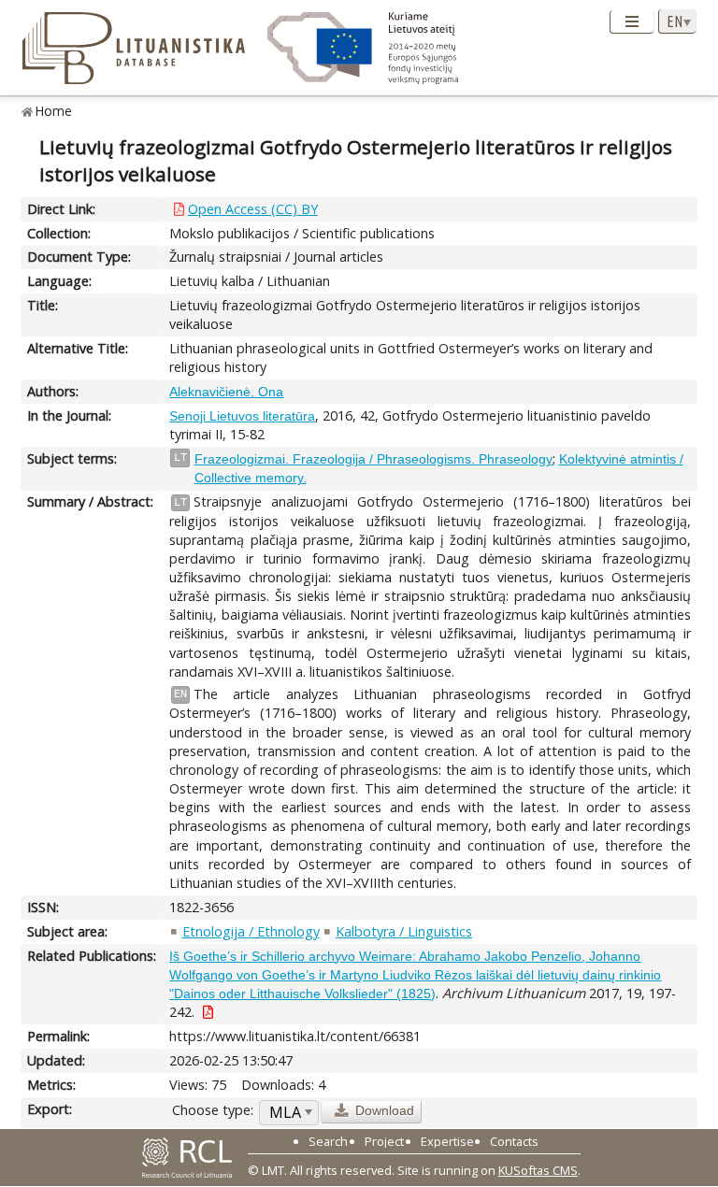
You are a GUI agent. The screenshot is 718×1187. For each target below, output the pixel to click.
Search (328, 1141)
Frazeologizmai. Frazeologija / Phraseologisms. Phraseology (373, 458)
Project (384, 1141)
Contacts (514, 1141)
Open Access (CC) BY (253, 209)
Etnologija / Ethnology (251, 931)
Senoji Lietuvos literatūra (242, 415)
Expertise (447, 1141)
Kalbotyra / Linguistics (404, 931)
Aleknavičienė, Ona (226, 391)
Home (54, 111)
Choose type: (212, 1110)
